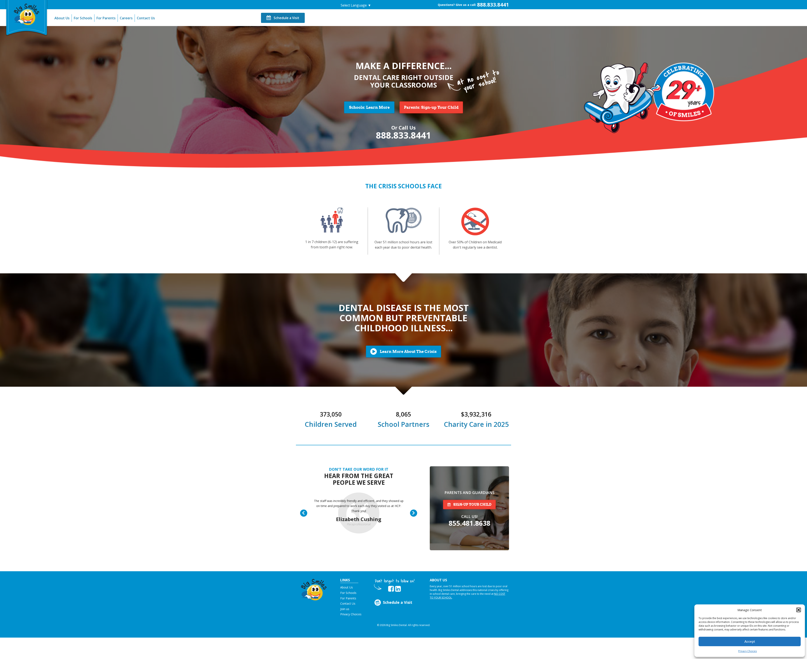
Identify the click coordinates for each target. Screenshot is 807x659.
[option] (358, 509)
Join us (344, 609)
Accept (749, 641)
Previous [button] (306, 513)
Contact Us (146, 18)
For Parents (106, 18)
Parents (431, 107)
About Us (62, 18)
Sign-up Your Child (472, 504)
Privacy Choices (747, 651)
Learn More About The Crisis (408, 351)
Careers (126, 18)
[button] (798, 610)
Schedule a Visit (286, 18)
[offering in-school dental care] (26, 13)
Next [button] (416, 513)
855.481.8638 (469, 523)
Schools (369, 107)
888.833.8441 (493, 4)
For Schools (83, 18)
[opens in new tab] (391, 589)
